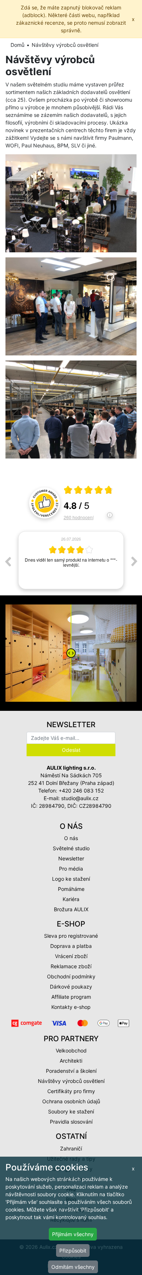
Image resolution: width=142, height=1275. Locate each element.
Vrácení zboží (71, 956)
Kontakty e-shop (71, 1007)
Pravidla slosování (71, 1122)
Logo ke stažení (71, 879)
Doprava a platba (71, 946)
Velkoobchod (71, 1050)
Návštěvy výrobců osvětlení (71, 1081)
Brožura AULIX (71, 909)
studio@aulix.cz (80, 798)
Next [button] (134, 561)
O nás (71, 838)
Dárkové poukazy (71, 986)
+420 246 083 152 (81, 790)
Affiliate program (71, 997)
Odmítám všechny (73, 1267)
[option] (71, 561)
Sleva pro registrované (71, 936)
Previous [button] (7, 561)
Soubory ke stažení (71, 1111)
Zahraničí (71, 1148)
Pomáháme (71, 889)
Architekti (71, 1061)
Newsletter (71, 858)
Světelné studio (71, 848)
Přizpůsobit (72, 1250)
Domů (17, 45)
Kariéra (71, 899)
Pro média (71, 868)
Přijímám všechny (73, 1234)
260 (79, 517)
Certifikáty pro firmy (71, 1091)
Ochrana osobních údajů (71, 1101)
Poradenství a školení (71, 1071)
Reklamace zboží (71, 966)
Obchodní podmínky (71, 976)
